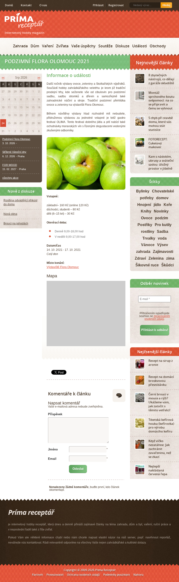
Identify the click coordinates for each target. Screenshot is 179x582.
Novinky (161, 211)
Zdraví (140, 258)
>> (39, 77)
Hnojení (144, 205)
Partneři (37, 575)
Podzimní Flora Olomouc (16, 139)
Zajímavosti (163, 252)
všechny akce (10, 177)
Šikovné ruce (147, 265)
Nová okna (10, 214)
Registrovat (116, 5)
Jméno (53, 449)
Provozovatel (54, 575)
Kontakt (26, 5)
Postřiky (145, 225)
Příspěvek (55, 414)
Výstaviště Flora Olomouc (63, 267)
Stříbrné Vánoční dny (14, 151)
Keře (168, 205)
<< (3, 77)
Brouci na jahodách (15, 223)
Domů (9, 5)
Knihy (146, 211)
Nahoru (138, 575)
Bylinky (142, 191)
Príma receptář (24, 21)
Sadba (162, 231)
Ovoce (146, 218)
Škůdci (167, 265)
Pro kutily (163, 225)
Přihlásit (98, 5)
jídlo (157, 205)
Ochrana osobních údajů (83, 575)
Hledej (166, 5)
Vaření (47, 46)
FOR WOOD (9, 165)
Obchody (158, 46)
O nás (43, 5)
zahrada (143, 252)
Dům (35, 46)
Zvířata (62, 46)
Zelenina (156, 258)
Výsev (162, 245)
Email (52, 458)
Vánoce (148, 245)
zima (170, 258)
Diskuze (122, 46)
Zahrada (20, 46)
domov (162, 198)
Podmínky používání (116, 575)
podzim (161, 218)
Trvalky (148, 238)
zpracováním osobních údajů (157, 317)
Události (139, 46)
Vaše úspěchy (83, 46)
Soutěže (105, 46)
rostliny (147, 231)
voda (162, 238)
